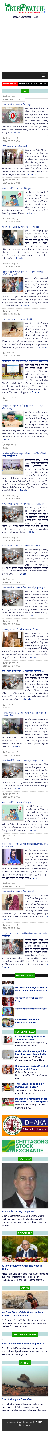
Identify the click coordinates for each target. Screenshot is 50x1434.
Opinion (25, 1362)
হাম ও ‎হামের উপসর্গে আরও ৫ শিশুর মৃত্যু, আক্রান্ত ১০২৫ (24, 670)
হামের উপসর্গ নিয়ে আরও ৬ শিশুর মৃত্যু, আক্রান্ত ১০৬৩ (23, 760)
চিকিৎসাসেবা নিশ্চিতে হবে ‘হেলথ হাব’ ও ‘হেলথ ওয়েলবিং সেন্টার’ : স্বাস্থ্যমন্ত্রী (22, 273)
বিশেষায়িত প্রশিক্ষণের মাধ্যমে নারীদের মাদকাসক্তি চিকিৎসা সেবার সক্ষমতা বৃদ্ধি (24, 454)
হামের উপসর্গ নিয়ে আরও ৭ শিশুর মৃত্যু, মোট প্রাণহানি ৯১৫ (24, 503)
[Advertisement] (25, 46)
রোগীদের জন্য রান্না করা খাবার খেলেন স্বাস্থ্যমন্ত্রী (20, 226)
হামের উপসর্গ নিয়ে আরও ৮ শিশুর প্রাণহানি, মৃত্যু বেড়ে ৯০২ (24, 587)
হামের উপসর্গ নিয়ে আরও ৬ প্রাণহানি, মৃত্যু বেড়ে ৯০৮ (22, 545)
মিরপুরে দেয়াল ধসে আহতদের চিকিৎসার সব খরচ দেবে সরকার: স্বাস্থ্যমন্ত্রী (24, 934)
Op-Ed (25, 1288)
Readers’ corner (25, 1334)
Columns (25, 1159)
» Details (15, 132)
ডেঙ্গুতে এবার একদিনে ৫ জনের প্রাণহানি (17, 319)
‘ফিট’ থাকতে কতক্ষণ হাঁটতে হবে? (14, 146)
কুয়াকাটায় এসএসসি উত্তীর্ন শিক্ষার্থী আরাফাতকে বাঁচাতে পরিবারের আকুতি (22, 407)
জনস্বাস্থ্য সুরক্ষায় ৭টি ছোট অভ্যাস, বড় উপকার (20, 629)
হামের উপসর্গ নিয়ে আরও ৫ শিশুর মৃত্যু (16, 188)
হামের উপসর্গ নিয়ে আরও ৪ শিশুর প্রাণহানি (18, 891)
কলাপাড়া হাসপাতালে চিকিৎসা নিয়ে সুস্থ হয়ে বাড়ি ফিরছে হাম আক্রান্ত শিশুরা (24, 714)
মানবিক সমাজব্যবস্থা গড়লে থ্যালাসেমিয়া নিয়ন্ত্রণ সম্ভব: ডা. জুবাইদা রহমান (25, 845)
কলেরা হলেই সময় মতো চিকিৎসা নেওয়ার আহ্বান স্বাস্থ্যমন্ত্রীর (25, 360)
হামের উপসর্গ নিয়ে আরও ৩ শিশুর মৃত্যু (16, 802)
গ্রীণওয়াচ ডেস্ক (10, 96)
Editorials (25, 1233)
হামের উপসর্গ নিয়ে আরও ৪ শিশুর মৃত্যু (16, 104)
